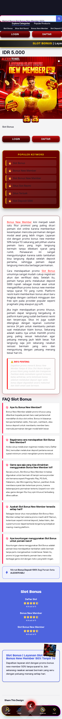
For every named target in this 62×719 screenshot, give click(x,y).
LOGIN (15, 34)
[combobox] (28, 19)
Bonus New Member (19, 222)
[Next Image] (59, 88)
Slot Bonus (48, 271)
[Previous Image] (2, 88)
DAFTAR (47, 34)
